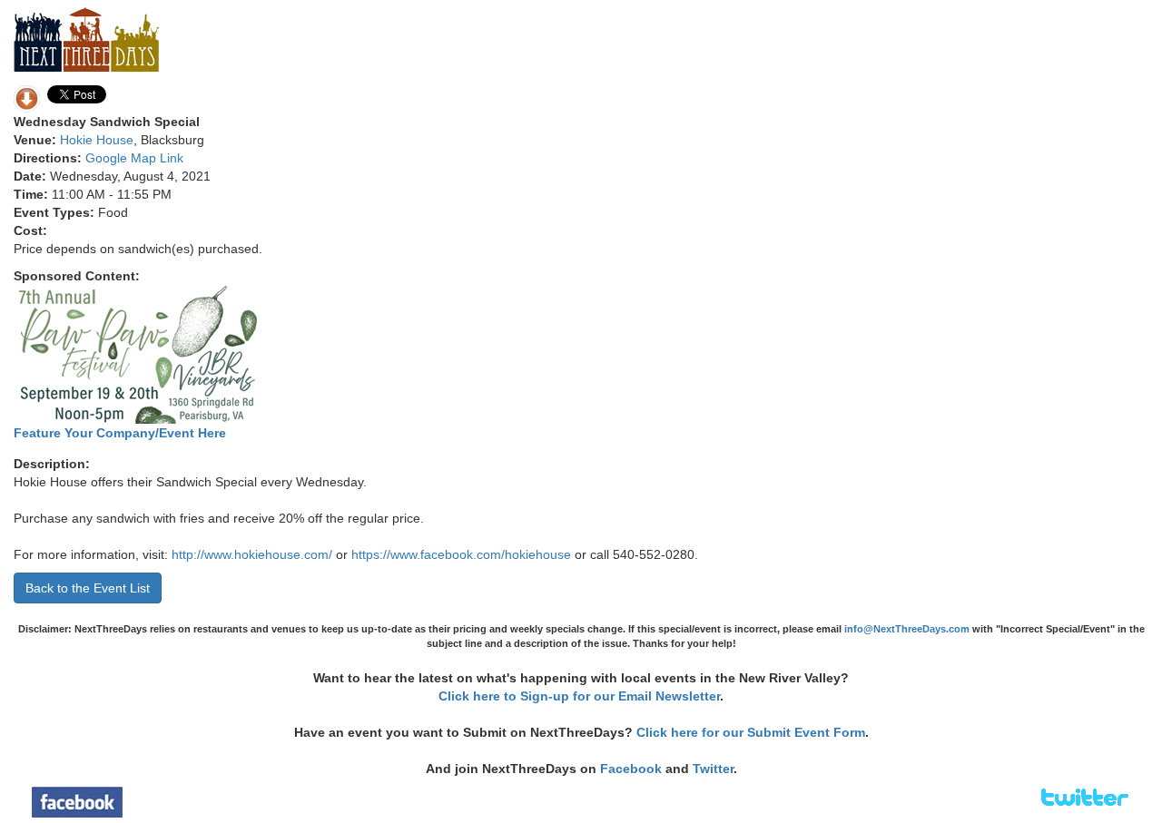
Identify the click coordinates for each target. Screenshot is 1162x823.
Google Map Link (134, 158)
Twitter (713, 768)
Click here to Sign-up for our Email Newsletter (579, 696)
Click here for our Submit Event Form (750, 732)
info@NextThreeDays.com (907, 628)
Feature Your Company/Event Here (120, 433)
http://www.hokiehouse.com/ (252, 554)
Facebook (631, 768)
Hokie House (96, 139)
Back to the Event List (87, 588)
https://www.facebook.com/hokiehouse (461, 554)
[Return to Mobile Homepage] (86, 38)
